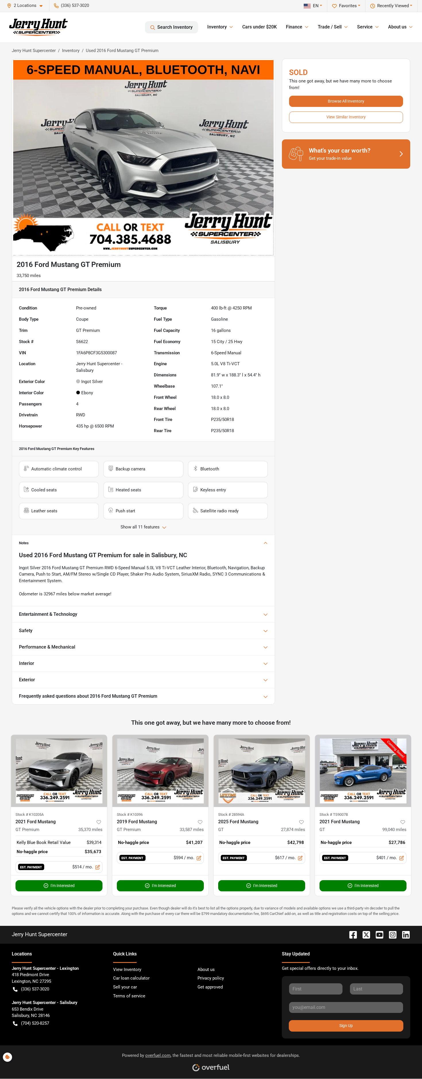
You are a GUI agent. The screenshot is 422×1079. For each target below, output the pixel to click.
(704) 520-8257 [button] (35, 1023)
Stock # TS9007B (334, 814)
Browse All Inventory (346, 101)
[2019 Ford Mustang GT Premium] (160, 771)
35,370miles (90, 829)
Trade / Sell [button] (330, 27)
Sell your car (125, 987)
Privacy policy (211, 978)
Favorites (348, 5)
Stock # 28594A (231, 814)
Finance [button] (294, 27)
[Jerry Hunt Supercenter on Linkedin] (403, 934)
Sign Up (346, 1025)
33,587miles (192, 829)
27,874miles (293, 829)
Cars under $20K (259, 27)
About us (206, 969)
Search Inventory (175, 27)
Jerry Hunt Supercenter (34, 50)
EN (316, 5)
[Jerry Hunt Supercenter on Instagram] (390, 934)
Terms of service (129, 996)
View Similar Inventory (346, 117)
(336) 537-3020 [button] (75, 5)
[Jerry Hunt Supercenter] (38, 27)
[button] (27, 5)
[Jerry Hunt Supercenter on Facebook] (350, 934)
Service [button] (365, 27)
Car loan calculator (131, 978)
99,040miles (394, 829)
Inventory (71, 50)
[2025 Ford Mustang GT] (262, 771)
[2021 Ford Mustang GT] (363, 771)
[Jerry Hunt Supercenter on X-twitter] (364, 934)
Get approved (210, 987)
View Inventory (127, 969)
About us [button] (397, 27)
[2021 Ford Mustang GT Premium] (59, 771)
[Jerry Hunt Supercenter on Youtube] (377, 934)
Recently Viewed (393, 5)
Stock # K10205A (30, 814)
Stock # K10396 (130, 814)
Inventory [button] (217, 27)
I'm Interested (63, 885)
